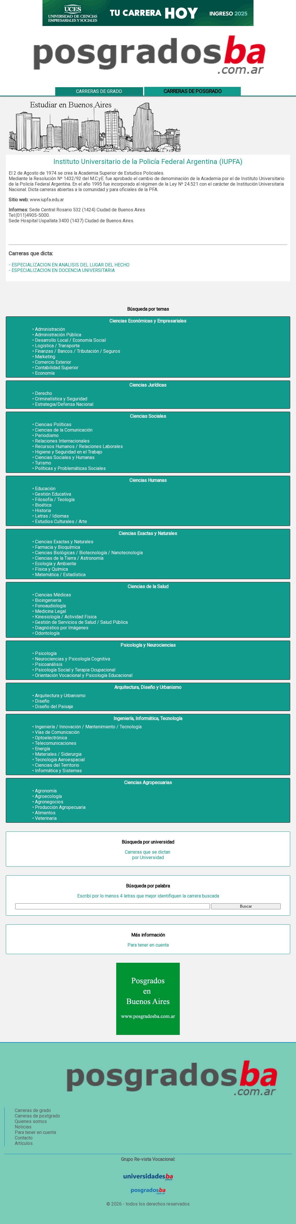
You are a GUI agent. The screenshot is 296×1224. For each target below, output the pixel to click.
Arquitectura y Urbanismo (60, 695)
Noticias (23, 1127)
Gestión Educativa (53, 494)
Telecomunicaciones (55, 743)
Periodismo (47, 435)
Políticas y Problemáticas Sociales (70, 468)
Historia (43, 510)
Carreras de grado (99, 91)
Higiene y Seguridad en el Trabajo (68, 452)
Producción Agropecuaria (60, 807)
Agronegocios (49, 802)
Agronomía (46, 791)
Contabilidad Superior (56, 367)
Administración (50, 329)
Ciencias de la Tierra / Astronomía (69, 558)
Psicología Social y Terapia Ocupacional (75, 670)
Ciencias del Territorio (57, 765)
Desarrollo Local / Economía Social (70, 340)
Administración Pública (58, 334)
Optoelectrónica (51, 737)
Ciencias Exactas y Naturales (64, 541)
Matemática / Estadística (60, 574)
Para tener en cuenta (148, 945)
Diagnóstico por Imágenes (61, 627)
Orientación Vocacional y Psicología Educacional (83, 675)
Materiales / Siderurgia (58, 754)
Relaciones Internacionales (62, 441)
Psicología (46, 653)
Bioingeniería (48, 600)
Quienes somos (31, 1121)
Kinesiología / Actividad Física (66, 617)
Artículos (24, 1143)
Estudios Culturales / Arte (61, 521)
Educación (45, 488)
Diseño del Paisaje (54, 706)
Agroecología (48, 796)
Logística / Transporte (57, 345)
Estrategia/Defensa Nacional (64, 404)
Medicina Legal (50, 611)
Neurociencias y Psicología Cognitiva (72, 659)
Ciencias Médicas (53, 595)
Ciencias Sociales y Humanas (65, 457)
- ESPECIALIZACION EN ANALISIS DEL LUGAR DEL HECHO (69, 265)
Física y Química (51, 569)
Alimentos (45, 813)
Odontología (47, 633)
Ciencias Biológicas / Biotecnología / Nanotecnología (89, 552)
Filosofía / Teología (55, 499)
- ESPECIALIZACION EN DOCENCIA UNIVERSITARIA (62, 270)
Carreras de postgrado (37, 1116)
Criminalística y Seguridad (61, 399)
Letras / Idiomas (52, 516)
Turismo (43, 463)
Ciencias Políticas (53, 424)
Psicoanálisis (48, 664)
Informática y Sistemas (58, 770)
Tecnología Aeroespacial (60, 759)
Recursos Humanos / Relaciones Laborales (79, 446)
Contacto (24, 1138)
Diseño (42, 701)
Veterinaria (46, 818)
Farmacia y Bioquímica (57, 547)
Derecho (43, 393)
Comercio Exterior (53, 362)
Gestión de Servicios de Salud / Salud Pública (81, 622)
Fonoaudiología (50, 606)
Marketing (45, 356)
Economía (45, 373)
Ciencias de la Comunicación (63, 430)
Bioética (43, 505)
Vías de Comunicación (57, 732)
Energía (42, 748)
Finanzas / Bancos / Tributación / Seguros (77, 351)
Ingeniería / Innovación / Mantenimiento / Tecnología (88, 726)
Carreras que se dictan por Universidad (148, 854)
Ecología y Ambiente (55, 563)
